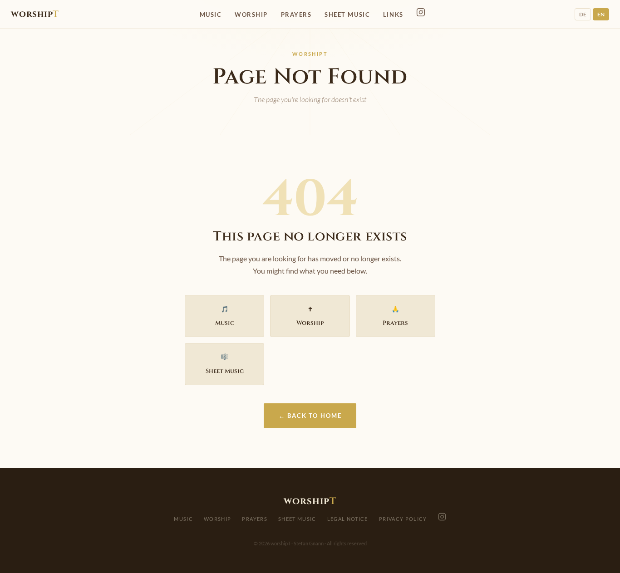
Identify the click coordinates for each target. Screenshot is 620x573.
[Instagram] (420, 12)
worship (35, 14)
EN (601, 14)
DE (582, 14)
